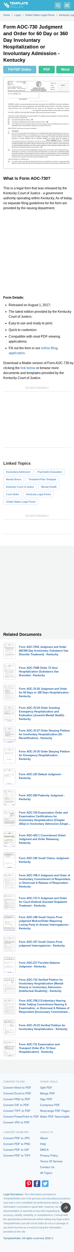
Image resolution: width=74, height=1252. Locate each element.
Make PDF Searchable (54, 1116)
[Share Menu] (66, 1208)
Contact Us (47, 1167)
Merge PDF (47, 1093)
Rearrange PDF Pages (55, 1110)
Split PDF (46, 1087)
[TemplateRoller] (14, 5)
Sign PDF (46, 1099)
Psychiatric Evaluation (49, 472)
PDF (46, 69)
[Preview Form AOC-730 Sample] (38, 123)
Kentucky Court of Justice (20, 486)
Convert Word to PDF (17, 1087)
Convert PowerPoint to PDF (21, 1116)
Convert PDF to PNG (16, 1144)
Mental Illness (13, 479)
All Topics (46, 1173)
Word (65, 69)
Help (43, 1144)
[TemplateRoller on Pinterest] (28, 1183)
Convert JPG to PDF (16, 1122)
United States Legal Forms (21, 501)
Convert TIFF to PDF (17, 1110)
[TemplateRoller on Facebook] (37, 1183)
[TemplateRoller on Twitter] (45, 1183)
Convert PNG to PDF (16, 1099)
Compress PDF (50, 1105)
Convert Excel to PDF (17, 1093)
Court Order (12, 494)
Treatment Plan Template (42, 479)
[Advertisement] (37, 253)
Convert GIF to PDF (16, 1105)
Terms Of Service (51, 1161)
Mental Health (49, 486)
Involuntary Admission (18, 472)
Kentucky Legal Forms (38, 494)
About (44, 1138)
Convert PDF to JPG (16, 1138)
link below (28, 368)
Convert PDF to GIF (16, 1149)
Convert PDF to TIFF (17, 1155)
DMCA (44, 1149)
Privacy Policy (49, 1155)
